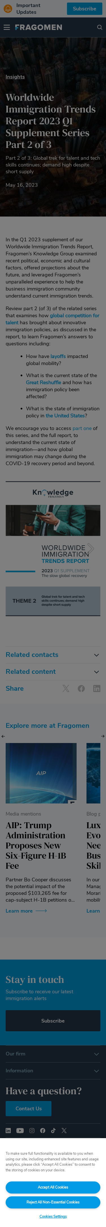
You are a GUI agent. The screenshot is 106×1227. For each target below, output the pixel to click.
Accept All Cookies (53, 1187)
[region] (53, 1182)
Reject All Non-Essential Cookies (53, 1202)
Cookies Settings (53, 1216)
